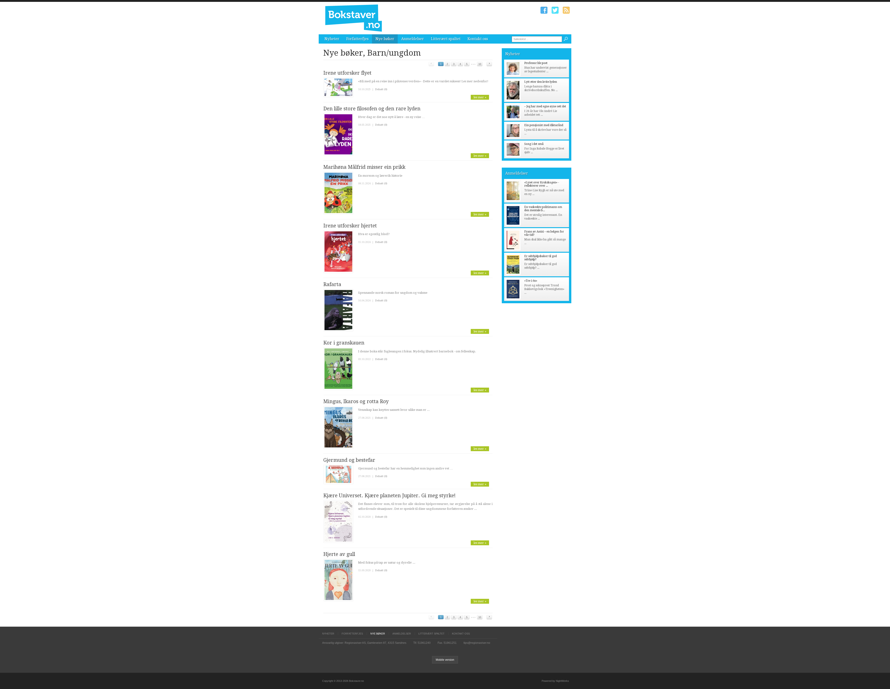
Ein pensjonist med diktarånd (543, 125)
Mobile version (445, 659)
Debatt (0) (381, 89)
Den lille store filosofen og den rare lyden (371, 109)
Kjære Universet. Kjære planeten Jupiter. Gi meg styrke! (389, 495)
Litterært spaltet (446, 39)
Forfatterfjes (357, 39)
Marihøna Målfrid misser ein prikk (364, 167)
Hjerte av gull (339, 554)
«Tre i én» (530, 280)
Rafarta (332, 284)
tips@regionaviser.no (477, 642)
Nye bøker (384, 39)
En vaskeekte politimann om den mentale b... (543, 208)
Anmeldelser (412, 39)
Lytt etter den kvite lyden (540, 81)
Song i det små (534, 144)
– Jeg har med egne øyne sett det (545, 106)
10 (479, 64)
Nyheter (331, 39)
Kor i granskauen (343, 343)
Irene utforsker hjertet (350, 226)
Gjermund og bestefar (349, 460)
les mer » (480, 97)
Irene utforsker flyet (347, 73)
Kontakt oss (477, 39)
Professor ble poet (535, 63)
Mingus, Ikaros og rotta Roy (356, 401)
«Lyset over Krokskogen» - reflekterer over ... (541, 184)
